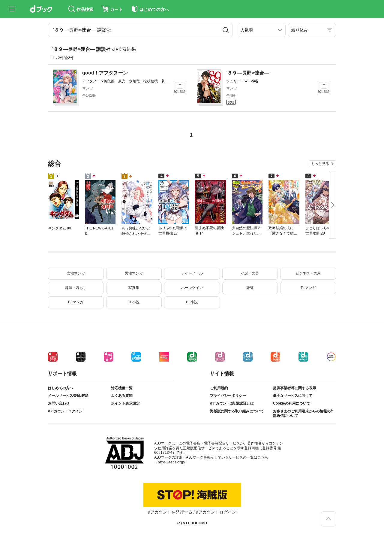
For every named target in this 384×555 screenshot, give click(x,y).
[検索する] (225, 30)
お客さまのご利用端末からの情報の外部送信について (303, 413)
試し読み (180, 91)
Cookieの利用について (291, 403)
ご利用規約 (219, 388)
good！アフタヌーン (105, 72)
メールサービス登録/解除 (68, 395)
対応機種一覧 (122, 388)
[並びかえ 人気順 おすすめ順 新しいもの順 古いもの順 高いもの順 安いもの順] (262, 30)
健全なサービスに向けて (293, 395)
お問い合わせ (59, 403)
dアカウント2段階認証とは (232, 403)
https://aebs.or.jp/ (171, 462)
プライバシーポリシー (228, 395)
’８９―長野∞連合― (247, 72)
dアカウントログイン (65, 411)
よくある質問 (122, 395)
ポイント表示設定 (125, 403)
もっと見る (320, 164)
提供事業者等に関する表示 (294, 388)
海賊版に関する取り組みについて (237, 411)
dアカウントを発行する (170, 512)
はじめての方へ (60, 388)
